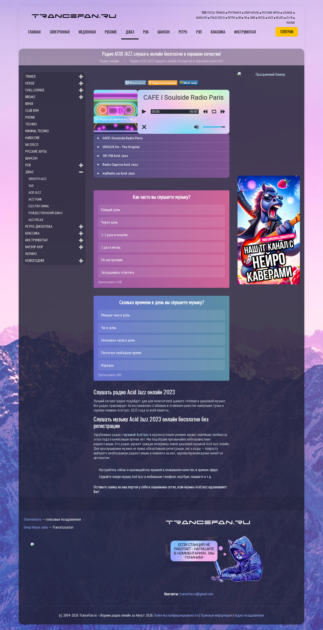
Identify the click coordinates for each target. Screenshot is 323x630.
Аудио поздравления (249, 615)
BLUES (279, 17)
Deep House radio (36, 527)
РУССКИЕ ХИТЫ (271, 12)
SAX (31, 185)
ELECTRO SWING (39, 206)
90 (245, 17)
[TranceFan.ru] (74, 15)
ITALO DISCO (217, 17)
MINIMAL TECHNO (37, 131)
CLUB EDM (32, 110)
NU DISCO (31, 144)
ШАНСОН (201, 17)
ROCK (261, 17)
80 (239, 17)
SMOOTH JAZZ (38, 178)
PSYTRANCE (234, 12)
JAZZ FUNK (35, 199)
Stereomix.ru (32, 519)
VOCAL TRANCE (216, 12)
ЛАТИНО (31, 253)
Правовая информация (216, 615)
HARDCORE (32, 137)
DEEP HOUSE (251, 12)
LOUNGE (287, 12)
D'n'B (289, 17)
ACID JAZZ (35, 192)
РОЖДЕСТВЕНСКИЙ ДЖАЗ (45, 213)
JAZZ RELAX (36, 219)
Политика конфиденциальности (176, 615)
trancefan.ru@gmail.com (196, 593)
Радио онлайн (109, 60)
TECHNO (31, 124)
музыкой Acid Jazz (136, 434)
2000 (252, 17)
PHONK (291, 22)
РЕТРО (231, 17)
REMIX (29, 103)
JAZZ (270, 17)
